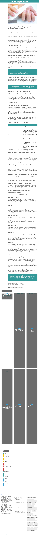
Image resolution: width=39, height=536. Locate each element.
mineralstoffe (34, 515)
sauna (36, 517)
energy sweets (29, 502)
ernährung (34, 502)
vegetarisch (29, 528)
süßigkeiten (29, 525)
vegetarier (35, 527)
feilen (16, 287)
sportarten (28, 522)
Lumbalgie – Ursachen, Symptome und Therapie (19, 502)
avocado (28, 499)
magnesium (29, 512)
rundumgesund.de (5, 496)
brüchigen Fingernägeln (28, 37)
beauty (32, 499)
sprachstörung (34, 522)
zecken (28, 530)
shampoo (28, 520)
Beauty (9, 25)
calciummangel (29, 500)
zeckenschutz (32, 530)
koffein (35, 509)
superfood (35, 523)
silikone (32, 520)
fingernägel (12, 287)
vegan (32, 527)
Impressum (32, 534)
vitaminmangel (34, 528)
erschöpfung (29, 504)
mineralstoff (29, 515)
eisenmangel (35, 500)
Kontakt (25, 534)
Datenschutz (28, 534)
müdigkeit (28, 517)
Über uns (22, 534)
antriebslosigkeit (29, 497)
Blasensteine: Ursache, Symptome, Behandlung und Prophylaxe (20, 508)
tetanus (36, 525)
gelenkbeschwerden (30, 505)
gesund (28, 509)
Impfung (32, 509)
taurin (33, 525)
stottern (28, 523)
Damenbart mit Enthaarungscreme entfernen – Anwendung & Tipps (7, 296)
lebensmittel (29, 510)
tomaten (28, 527)
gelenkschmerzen (29, 507)
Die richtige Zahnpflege (32, 330)
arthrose (34, 497)
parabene (32, 517)
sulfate (32, 523)
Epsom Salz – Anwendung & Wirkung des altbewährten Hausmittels (20, 505)
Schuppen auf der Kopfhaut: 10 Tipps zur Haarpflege (19, 406)
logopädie (33, 510)
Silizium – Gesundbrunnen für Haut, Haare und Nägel (32, 406)
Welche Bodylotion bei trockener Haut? (19, 330)
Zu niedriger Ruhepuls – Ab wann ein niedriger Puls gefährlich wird (19, 498)
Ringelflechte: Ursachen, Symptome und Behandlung (20, 512)
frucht (33, 504)
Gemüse (35, 507)
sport (35, 520)
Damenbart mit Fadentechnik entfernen (7, 407)
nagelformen (20, 287)
